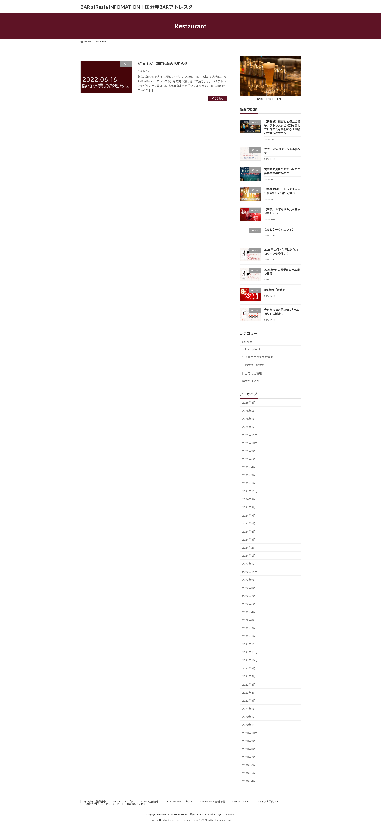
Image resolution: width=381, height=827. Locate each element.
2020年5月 (249, 773)
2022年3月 (249, 620)
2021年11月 (249, 652)
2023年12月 (249, 563)
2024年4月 (249, 531)
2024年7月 (249, 515)
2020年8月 (249, 749)
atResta (247, 342)
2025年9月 (249, 451)
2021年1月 (249, 708)
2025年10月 (249, 443)
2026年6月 (249, 402)
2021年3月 (249, 700)
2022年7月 (249, 596)
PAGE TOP (369, 798)
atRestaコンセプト (123, 801)
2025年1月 (249, 483)
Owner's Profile (240, 801)
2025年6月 (249, 459)
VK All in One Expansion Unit (216, 819)
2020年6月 (249, 765)
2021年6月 (249, 684)
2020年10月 (249, 733)
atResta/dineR (251, 349)
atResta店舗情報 (149, 801)
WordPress (169, 819)
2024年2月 (249, 547)
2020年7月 (249, 757)
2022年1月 (249, 636)
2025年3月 (249, 475)
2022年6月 (249, 604)
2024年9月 (249, 499)
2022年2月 (249, 628)
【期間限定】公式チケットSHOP (101, 803)
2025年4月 (249, 467)
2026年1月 (249, 419)
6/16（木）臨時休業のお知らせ (163, 63)
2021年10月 (249, 660)
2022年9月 (249, 579)
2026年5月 (249, 410)
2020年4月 (249, 781)
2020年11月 (249, 724)
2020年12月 (249, 716)
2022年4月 (249, 612)
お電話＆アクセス (136, 803)
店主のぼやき (250, 381)
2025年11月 (249, 435)
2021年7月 (249, 676)
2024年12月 (249, 491)
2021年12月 (249, 644)
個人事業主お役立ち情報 (257, 357)
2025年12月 (249, 426)
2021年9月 (249, 668)
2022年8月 (249, 588)
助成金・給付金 (255, 365)
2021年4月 (249, 692)
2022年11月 (249, 571)
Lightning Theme (189, 819)
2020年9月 (249, 740)
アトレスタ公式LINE (268, 801)
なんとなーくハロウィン (279, 229)
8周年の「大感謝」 (276, 289)
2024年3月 (249, 539)
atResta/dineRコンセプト (179, 801)
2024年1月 (249, 555)
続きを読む (218, 98)
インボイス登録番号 (95, 801)
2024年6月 (249, 523)
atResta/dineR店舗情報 (212, 801)
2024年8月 (249, 507)
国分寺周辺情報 (252, 373)
